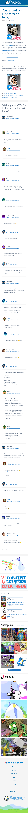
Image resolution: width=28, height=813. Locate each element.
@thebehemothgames (20, 625)
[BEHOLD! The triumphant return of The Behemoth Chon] (7, 634)
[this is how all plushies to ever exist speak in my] (20, 661)
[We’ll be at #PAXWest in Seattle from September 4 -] (20, 634)
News (15, 93)
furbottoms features (18, 95)
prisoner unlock (5, 97)
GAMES (14, 777)
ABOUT (14, 766)
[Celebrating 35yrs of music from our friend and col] (7, 648)
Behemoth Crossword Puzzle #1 (14, 609)
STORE (14, 788)
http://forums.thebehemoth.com (12, 471)
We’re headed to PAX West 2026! (15, 597)
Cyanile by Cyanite (11, 60)
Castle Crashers (9, 45)
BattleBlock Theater (7, 50)
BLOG (14, 780)
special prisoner (13, 97)
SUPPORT (14, 784)
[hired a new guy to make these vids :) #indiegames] (20, 648)
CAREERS (14, 770)
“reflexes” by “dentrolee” (12, 57)
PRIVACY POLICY (14, 791)
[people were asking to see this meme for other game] (7, 661)
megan (8, 148)
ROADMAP (14, 773)
